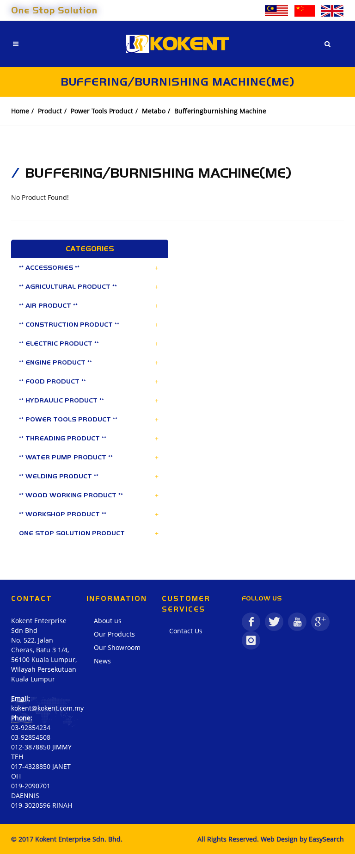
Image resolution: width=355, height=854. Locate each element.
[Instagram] (251, 640)
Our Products (114, 634)
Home (20, 110)
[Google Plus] (320, 622)
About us (108, 620)
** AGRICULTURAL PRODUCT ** (68, 286)
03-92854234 (30, 727)
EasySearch (326, 839)
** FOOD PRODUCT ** (52, 381)
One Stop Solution (54, 10)
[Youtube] (297, 622)
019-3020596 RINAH (41, 805)
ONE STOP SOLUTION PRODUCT (72, 533)
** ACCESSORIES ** (49, 267)
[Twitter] (274, 622)
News (102, 660)
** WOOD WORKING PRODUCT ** (71, 495)
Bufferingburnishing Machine (220, 110)
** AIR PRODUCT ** (48, 305)
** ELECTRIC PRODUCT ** (59, 343)
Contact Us (185, 630)
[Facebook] (251, 622)
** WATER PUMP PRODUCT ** (66, 457)
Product (50, 110)
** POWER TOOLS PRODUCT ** (68, 419)
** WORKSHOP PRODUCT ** (62, 514)
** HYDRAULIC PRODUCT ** (61, 400)
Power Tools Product (102, 110)
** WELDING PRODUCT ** (58, 476)
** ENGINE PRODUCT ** (55, 362)
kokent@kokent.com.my (47, 708)
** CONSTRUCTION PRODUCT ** (69, 324)
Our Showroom (117, 647)
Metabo (153, 110)
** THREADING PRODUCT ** (62, 438)
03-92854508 (30, 737)
